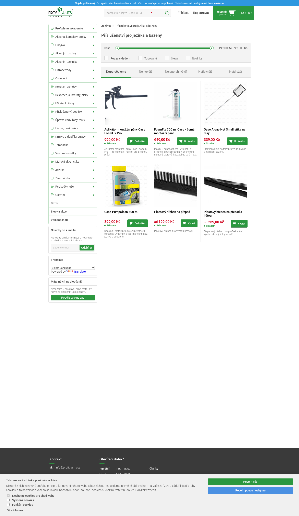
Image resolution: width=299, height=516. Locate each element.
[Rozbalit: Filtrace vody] (52, 70)
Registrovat (201, 13)
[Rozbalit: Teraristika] (52, 144)
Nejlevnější (205, 71)
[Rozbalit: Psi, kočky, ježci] (52, 186)
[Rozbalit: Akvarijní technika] (52, 61)
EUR (249, 12)
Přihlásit (183, 13)
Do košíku (140, 141)
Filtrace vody (63, 70)
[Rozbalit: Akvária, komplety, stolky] (52, 36)
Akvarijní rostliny (65, 53)
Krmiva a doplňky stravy (70, 136)
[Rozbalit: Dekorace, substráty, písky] (52, 95)
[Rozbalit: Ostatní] (52, 194)
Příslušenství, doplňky (69, 111)
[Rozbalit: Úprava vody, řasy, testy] (52, 120)
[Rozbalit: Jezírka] (52, 169)
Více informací (15, 510)
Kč (242, 12)
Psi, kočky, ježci (64, 186)
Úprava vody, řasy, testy (70, 120)
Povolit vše (250, 482)
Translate (80, 271)
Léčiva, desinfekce (66, 128)
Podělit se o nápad (72, 297)
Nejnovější (146, 71)
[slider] (117, 48)
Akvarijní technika (66, 61)
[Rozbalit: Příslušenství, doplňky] (52, 111)
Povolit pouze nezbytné (250, 490)
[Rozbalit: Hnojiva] (52, 45)
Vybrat (191, 223)
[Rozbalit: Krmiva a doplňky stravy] (52, 136)
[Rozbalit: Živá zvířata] (52, 178)
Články (154, 468)
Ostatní (60, 194)
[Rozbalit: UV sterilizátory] (52, 103)
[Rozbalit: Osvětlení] (52, 78)
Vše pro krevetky (65, 153)
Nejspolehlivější (176, 71)
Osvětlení (61, 78)
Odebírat (86, 247)
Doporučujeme (116, 71)
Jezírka (59, 170)
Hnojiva (60, 45)
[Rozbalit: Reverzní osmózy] (52, 86)
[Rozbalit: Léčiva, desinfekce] (52, 128)
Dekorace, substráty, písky (71, 95)
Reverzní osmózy (66, 86)
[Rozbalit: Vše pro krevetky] (52, 153)
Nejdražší (235, 71)
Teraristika (62, 145)
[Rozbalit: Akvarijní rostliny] (52, 53)
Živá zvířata (62, 178)
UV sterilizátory (64, 103)
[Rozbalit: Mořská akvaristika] (52, 161)
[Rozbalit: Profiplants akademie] (52, 28)
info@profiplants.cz (68, 467)
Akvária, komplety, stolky (70, 36)
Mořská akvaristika (67, 161)
